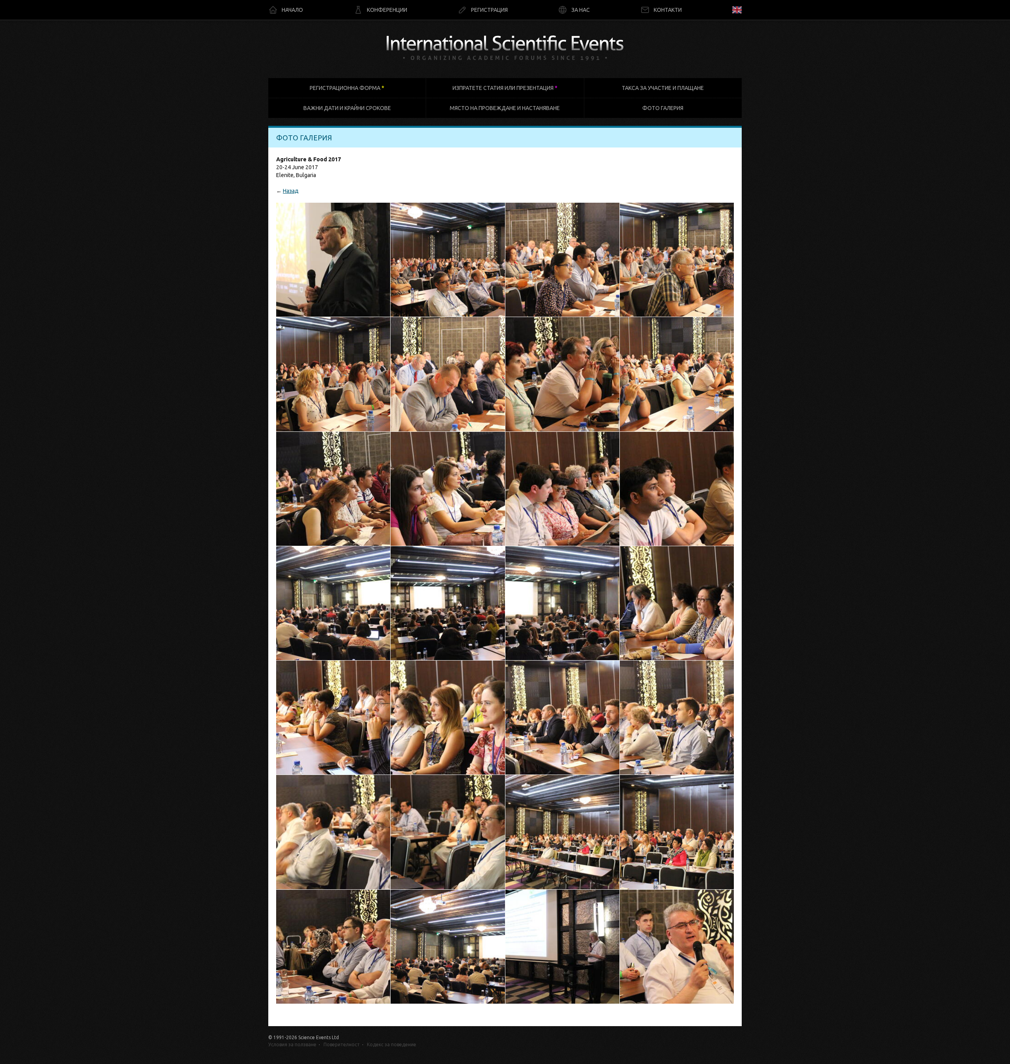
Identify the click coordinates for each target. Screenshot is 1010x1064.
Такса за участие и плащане (663, 88)
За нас (580, 10)
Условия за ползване (292, 1044)
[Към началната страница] (505, 48)
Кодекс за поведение (391, 1044)
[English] (737, 10)
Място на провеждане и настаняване (505, 108)
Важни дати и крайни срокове (347, 108)
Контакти (668, 10)
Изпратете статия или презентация (505, 88)
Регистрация (489, 10)
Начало (292, 10)
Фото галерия (662, 108)
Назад (291, 191)
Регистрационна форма (347, 88)
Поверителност (342, 1044)
